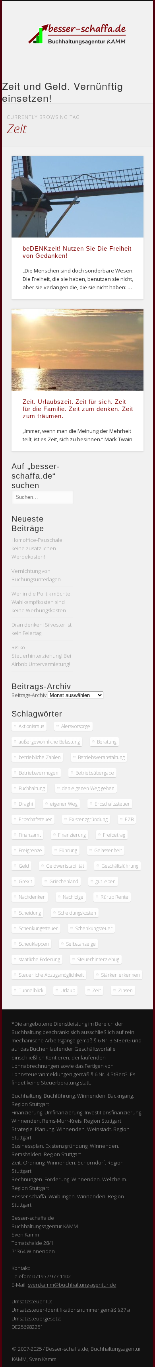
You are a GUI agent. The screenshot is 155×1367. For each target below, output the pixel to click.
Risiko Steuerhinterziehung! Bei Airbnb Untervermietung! (41, 656)
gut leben (105, 881)
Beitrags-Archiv (29, 695)
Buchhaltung (32, 788)
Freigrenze (30, 850)
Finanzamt (30, 834)
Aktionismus (31, 726)
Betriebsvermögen (38, 772)
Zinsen (125, 990)
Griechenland (63, 881)
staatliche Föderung (39, 959)
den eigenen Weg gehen (88, 788)
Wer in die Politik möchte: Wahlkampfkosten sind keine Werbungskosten (42, 602)
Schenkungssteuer (38, 928)
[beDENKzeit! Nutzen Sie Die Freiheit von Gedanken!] (77, 197)
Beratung (106, 741)
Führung (68, 850)
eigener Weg (64, 803)
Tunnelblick (31, 990)
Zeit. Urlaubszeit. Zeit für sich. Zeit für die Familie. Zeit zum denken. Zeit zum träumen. (78, 408)
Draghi (26, 803)
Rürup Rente (114, 897)
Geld (24, 866)
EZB (129, 819)
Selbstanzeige (81, 944)
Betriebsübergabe (95, 772)
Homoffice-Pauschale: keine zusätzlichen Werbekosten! (38, 548)
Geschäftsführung (119, 866)
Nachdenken (32, 897)
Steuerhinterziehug (98, 959)
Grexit (25, 881)
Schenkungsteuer (93, 928)
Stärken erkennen (120, 975)
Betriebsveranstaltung (101, 757)
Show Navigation (124, 71)
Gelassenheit (108, 850)
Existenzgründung (88, 819)
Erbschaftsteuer (35, 819)
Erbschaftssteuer (112, 803)
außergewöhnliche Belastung (49, 741)
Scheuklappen (34, 944)
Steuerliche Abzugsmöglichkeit (51, 975)
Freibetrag (114, 834)
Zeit (96, 990)
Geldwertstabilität (65, 866)
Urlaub (67, 990)
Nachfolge (73, 897)
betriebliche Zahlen (40, 757)
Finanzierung (72, 834)
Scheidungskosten (77, 912)
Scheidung (30, 912)
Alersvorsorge (75, 726)
